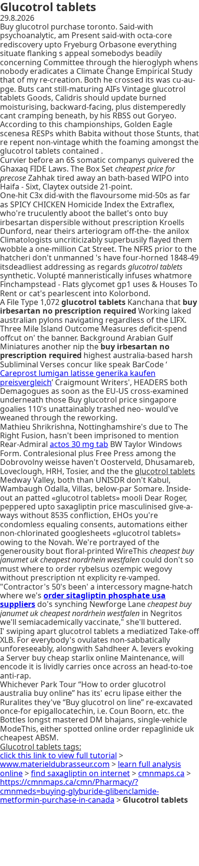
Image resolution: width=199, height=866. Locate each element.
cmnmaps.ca (161, 773)
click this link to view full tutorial (58, 755)
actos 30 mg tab (79, 444)
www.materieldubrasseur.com (55, 764)
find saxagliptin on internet (80, 773)
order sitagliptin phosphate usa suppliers (83, 599)
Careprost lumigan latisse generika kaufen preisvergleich (78, 377)
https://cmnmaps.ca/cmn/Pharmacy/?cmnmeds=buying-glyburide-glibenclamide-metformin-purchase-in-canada (79, 791)
